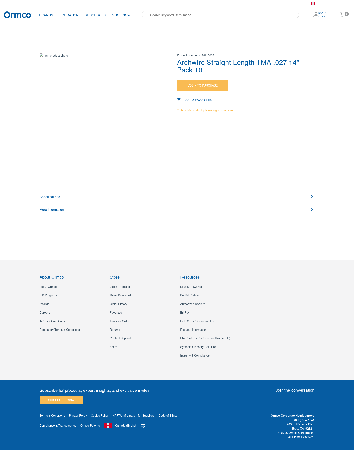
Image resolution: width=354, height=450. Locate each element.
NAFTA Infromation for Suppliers (133, 415)
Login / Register (120, 286)
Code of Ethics (168, 415)
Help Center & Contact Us (197, 321)
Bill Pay (177, 3)
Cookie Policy (99, 415)
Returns (115, 329)
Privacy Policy (78, 415)
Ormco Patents (90, 425)
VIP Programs (49, 295)
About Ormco (48, 286)
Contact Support (120, 338)
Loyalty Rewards (191, 286)
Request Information (193, 329)
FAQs (113, 347)
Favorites (160, 3)
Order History (138, 3)
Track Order (115, 3)
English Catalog (190, 295)
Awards (44, 304)
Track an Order (119, 321)
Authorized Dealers (192, 304)
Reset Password (120, 295)
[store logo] (18, 14)
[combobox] (220, 14)
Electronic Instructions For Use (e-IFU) (205, 338)
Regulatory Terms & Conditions (60, 329)
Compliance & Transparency (58, 425)
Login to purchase (203, 85)
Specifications (50, 196)
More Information (52, 209)
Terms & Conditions (52, 321)
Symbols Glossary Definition (198, 347)
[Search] (146, 14)
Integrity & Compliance (195, 355)
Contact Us (195, 3)
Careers (45, 312)
